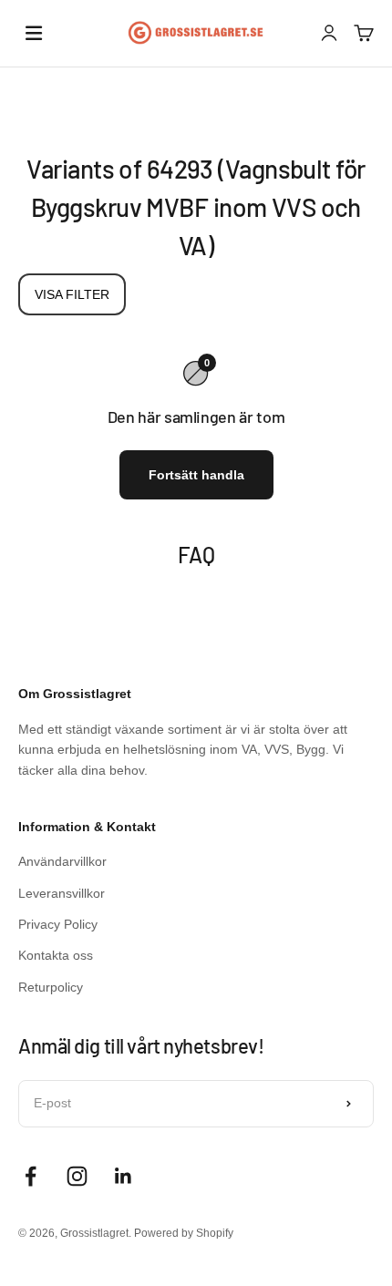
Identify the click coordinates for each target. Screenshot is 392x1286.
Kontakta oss (55, 955)
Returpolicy (50, 987)
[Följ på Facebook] (30, 1176)
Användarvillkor (62, 861)
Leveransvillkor (61, 893)
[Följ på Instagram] (77, 1176)
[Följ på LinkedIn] (123, 1176)
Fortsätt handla (196, 475)
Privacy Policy (58, 924)
